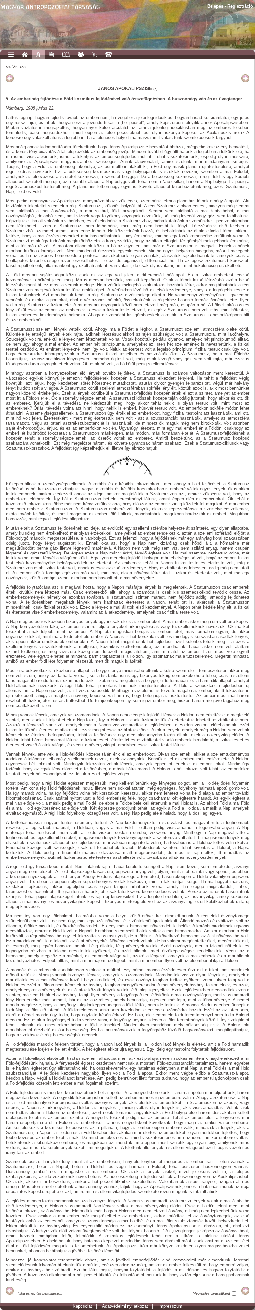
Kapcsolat (82, 1306)
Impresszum (170, 1306)
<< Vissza (16, 66)
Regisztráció (240, 6)
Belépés (215, 6)
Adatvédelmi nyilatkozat (125, 1306)
